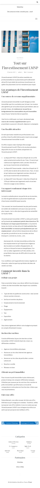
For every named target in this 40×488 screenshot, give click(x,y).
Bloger (30, 482)
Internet (7, 451)
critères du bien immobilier (10, 285)
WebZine (20, 7)
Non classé (20, 451)
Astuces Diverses (13, 442)
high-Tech (28, 446)
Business (20, 58)
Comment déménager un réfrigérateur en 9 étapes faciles (12, 423)
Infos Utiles (20, 467)
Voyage (33, 451)
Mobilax (20, 462)
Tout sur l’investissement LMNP (20, 65)
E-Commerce (13, 446)
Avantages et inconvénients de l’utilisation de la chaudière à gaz (30, 423)
